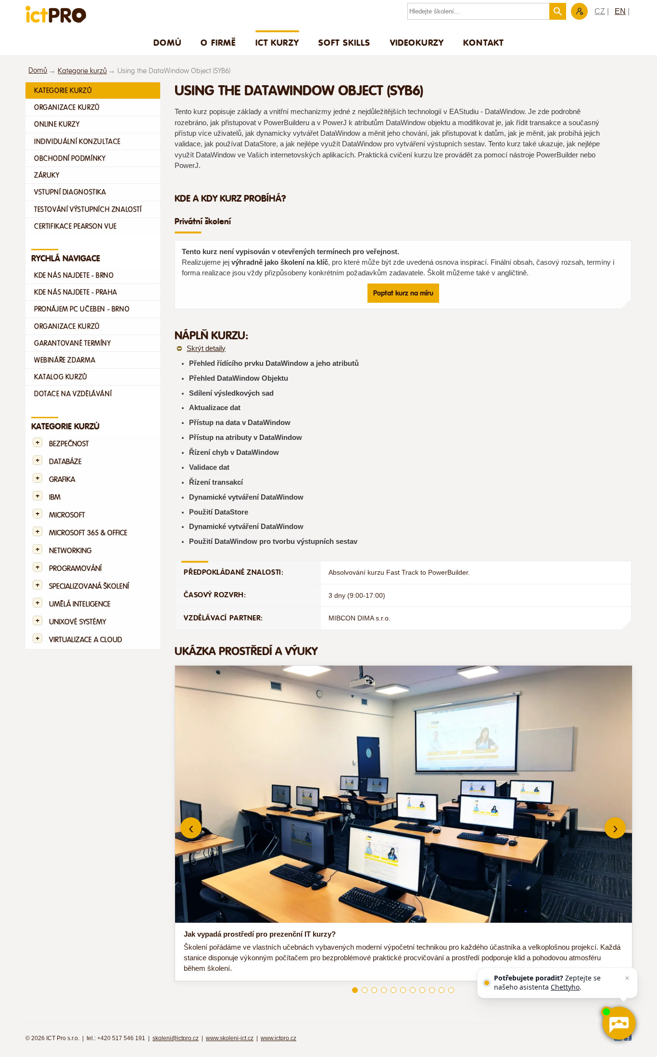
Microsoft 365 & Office (88, 533)
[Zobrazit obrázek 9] (432, 990)
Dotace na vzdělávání (73, 394)
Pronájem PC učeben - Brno (81, 309)
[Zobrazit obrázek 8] (422, 990)
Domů (167, 42)
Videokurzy (417, 42)
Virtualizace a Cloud (85, 640)
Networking (70, 551)
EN (620, 11)
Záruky (47, 175)
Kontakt (483, 42)
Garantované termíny (72, 343)
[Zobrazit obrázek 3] (374, 990)
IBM (55, 497)
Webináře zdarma (64, 360)
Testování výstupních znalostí (88, 209)
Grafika (62, 480)
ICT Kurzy (277, 42)
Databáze (65, 462)
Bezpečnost (69, 444)
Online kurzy (56, 124)
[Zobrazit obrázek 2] (364, 990)
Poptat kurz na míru (403, 293)
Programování (75, 569)
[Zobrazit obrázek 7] (413, 990)
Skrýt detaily (206, 348)
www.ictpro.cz (278, 1038)
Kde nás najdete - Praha (75, 292)
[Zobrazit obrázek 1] (355, 990)
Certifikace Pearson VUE (75, 226)
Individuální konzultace (77, 141)
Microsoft (67, 515)
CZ (599, 11)
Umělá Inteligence (80, 604)
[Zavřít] (627, 978)
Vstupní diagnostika (70, 192)
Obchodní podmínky (69, 158)
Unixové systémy (77, 622)
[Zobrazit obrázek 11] (451, 990)
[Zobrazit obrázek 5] (393, 990)
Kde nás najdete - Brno (74, 275)
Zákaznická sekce (579, 11)
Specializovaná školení (89, 586)
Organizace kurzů (67, 107)
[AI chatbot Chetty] (618, 1023)
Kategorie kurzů (82, 71)
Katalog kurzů (61, 377)
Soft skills (344, 42)
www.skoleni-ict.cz (229, 1038)
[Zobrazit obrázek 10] (441, 990)
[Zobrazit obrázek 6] (403, 990)
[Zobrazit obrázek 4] (384, 990)
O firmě (218, 42)
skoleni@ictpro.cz (175, 1038)
